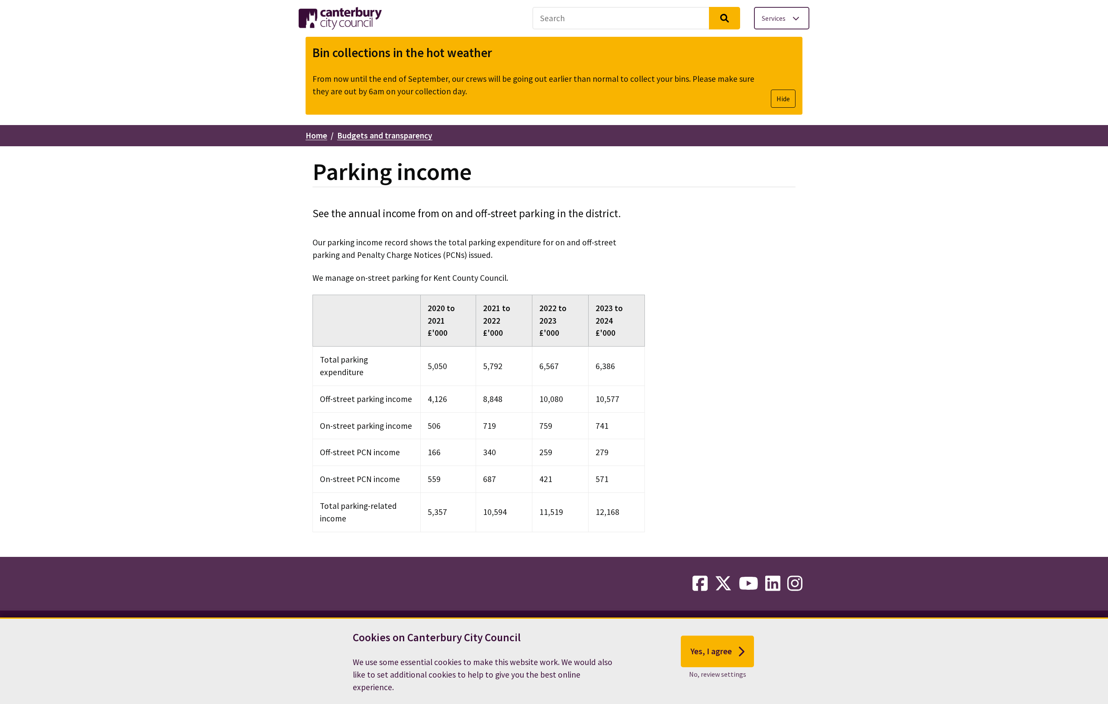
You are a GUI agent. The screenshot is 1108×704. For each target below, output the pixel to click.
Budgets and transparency (384, 135)
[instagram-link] (794, 584)
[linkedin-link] (772, 584)
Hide (783, 98)
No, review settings (717, 674)
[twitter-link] (723, 584)
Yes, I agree (711, 651)
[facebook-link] (700, 584)
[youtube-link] (748, 584)
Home (316, 135)
